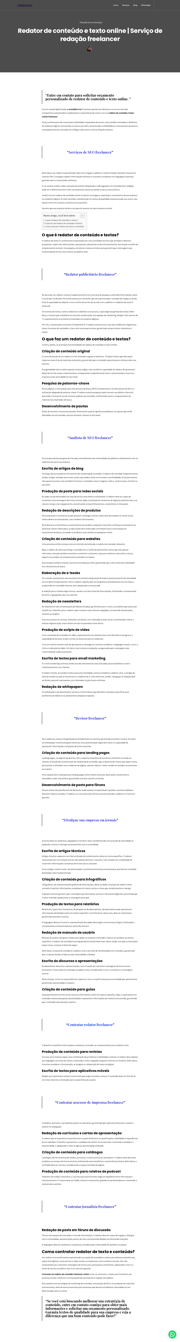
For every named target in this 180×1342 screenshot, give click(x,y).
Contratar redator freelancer (90, 1024)
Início (115, 5)
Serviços (125, 5)
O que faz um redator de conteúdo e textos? (63, 223)
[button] (81, 216)
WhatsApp (145, 5)
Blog (135, 5)
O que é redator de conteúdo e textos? (61, 220)
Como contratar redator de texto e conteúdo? (64, 226)
